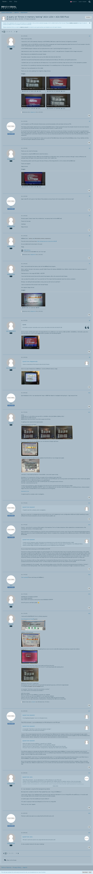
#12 (89, 503)
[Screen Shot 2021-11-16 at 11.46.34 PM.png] (64, 432)
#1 (89, 36)
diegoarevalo (11, 19)
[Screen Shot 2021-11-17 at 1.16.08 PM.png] (30, 675)
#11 (89, 412)
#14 (89, 574)
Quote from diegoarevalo (30, 361)
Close (90, 872)
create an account (73, 23)
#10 (89, 392)
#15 (89, 594)
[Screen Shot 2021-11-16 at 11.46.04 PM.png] (29, 432)
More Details (85, 872)
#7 (89, 263)
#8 (89, 320)
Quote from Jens (27, 777)
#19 (89, 813)
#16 (89, 613)
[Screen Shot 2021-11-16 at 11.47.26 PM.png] (29, 449)
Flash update (24, 577)
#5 (89, 215)
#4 (89, 196)
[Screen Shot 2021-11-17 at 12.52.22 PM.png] (33, 625)
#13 (89, 524)
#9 (89, 357)
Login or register (82, 1)
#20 (89, 832)
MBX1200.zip (27, 250)
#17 (89, 711)
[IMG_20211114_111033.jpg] (30, 342)
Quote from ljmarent (29, 507)
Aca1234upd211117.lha (26, 619)
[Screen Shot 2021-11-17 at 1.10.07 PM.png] (29, 657)
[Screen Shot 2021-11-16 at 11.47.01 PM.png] (46, 432)
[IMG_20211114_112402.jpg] (30, 378)
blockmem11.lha (25, 491)
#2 (89, 121)
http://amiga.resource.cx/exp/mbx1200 (46, 241)
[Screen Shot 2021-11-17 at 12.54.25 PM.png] (30, 640)
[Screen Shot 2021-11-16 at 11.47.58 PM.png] (30, 466)
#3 (89, 148)
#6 (89, 235)
